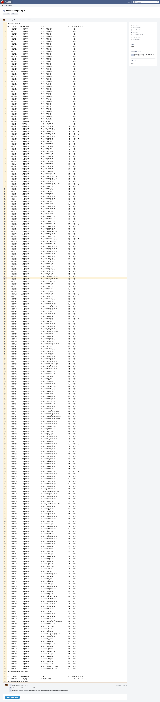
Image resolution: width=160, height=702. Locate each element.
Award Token (136, 39)
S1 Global (35, 688)
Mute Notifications (138, 34)
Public (15, 14)
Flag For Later (137, 37)
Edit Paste (136, 25)
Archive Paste (136, 27)
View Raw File (136, 30)
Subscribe (135, 32)
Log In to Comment (12, 697)
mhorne (15, 20)
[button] (128, 2)
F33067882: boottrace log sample (144, 54)
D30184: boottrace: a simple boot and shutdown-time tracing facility (47, 690)
